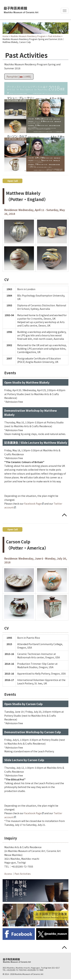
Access (8, 873)
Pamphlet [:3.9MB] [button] (19, 76)
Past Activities (54, 36)
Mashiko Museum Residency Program (28, 36)
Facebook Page (33, 503)
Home (5, 36)
